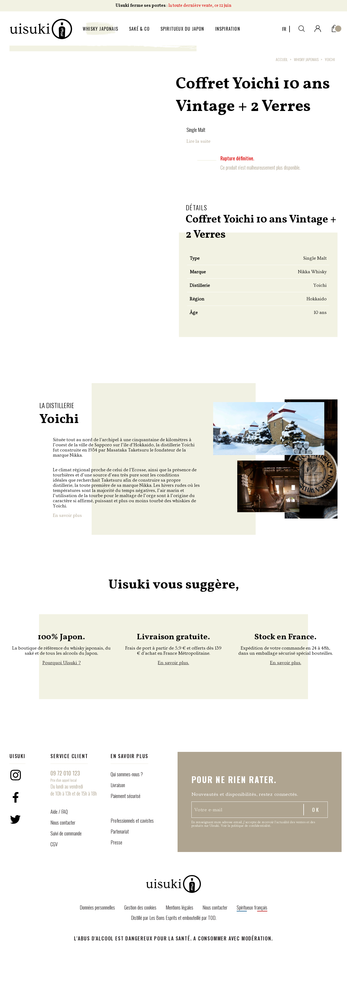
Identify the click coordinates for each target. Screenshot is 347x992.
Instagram (15, 775)
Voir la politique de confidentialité (245, 826)
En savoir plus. (173, 663)
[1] (335, 27)
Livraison (118, 784)
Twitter (15, 819)
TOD (212, 917)
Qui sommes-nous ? (127, 774)
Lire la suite (198, 141)
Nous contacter (62, 822)
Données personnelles (97, 907)
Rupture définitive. (237, 158)
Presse (116, 842)
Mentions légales (179, 907)
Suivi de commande (66, 833)
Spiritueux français (252, 907)
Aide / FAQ (59, 811)
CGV (54, 844)
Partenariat (120, 831)
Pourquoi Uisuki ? (61, 663)
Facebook (15, 797)
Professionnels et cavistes (132, 820)
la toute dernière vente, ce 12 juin (200, 6)
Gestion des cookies (140, 907)
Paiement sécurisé (125, 795)
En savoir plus (67, 515)
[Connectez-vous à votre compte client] (317, 27)
